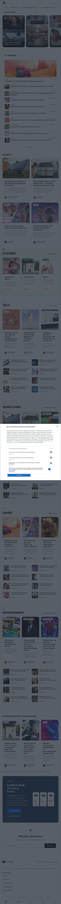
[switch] (50, 452)
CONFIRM (19, 475)
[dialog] (30, 452)
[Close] (57, 426)
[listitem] (30, 448)
